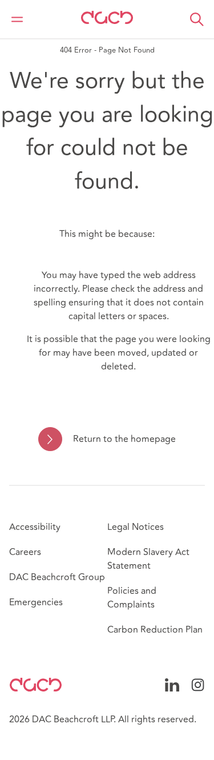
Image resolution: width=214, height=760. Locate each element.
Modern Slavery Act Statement (148, 559)
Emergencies (36, 602)
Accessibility (34, 527)
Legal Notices (135, 527)
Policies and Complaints (131, 598)
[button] (196, 19)
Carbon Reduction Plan (155, 630)
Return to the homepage (124, 439)
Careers (25, 552)
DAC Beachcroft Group (57, 577)
